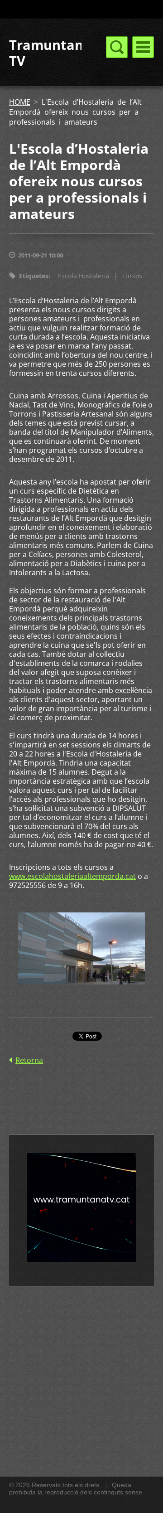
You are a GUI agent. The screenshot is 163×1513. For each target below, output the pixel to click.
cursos (132, 276)
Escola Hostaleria (84, 276)
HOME (19, 102)
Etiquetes (33, 276)
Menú (143, 47)
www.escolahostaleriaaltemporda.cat (72, 876)
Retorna (29, 1060)
